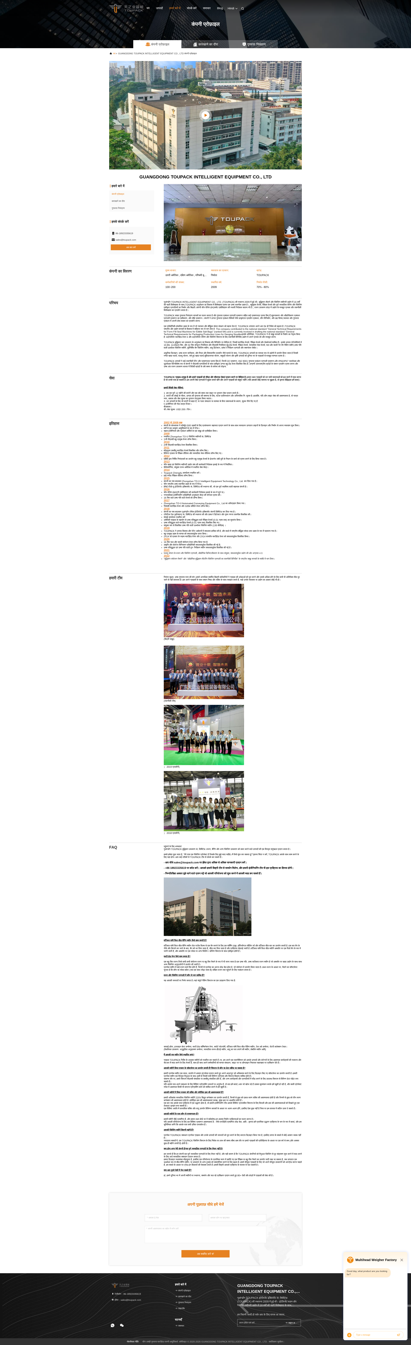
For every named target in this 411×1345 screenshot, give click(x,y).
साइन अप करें (293, 1323)
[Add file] (349, 1335)
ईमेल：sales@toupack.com (127, 1300)
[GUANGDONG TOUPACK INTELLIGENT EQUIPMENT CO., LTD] (205, 115)
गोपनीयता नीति (133, 1341)
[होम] (126, 8)
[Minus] (402, 1260)
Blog (220, 8)
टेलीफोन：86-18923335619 (127, 1294)
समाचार (207, 8)
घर (148, 8)
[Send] (398, 1335)
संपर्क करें (192, 8)
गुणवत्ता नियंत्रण (118, 208)
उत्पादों (159, 8)
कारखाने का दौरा (118, 201)
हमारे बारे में (174, 8)
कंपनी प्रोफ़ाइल (118, 194)
